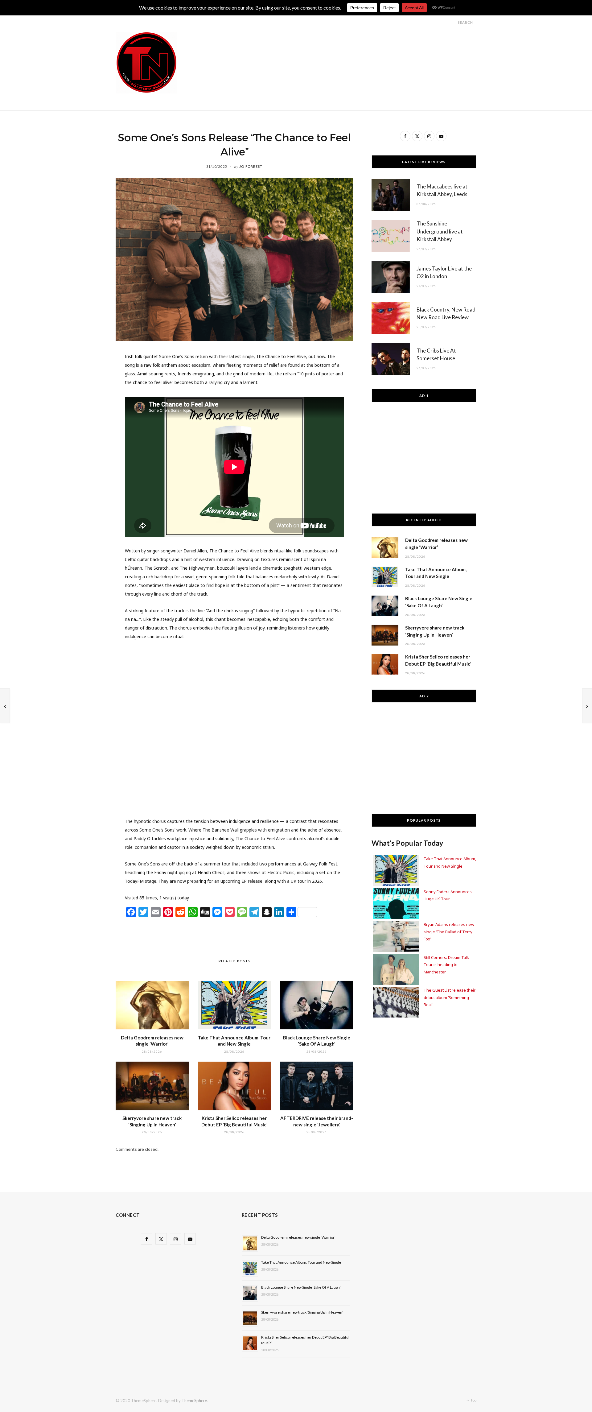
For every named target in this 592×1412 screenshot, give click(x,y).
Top (473, 1400)
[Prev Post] (5, 705)
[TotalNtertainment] (146, 62)
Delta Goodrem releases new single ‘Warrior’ (298, 1237)
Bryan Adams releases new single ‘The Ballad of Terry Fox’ (449, 932)
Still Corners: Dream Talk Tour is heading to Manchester (446, 965)
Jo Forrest (250, 166)
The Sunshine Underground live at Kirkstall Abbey (440, 231)
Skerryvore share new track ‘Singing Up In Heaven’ (302, 1312)
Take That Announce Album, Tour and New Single (301, 1262)
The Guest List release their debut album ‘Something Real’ (449, 997)
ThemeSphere (194, 1400)
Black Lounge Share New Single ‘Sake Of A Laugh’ (301, 1287)
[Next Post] (587, 705)
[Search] (452, 22)
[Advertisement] (364, 46)
